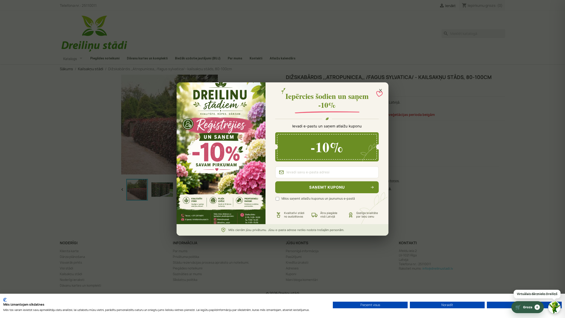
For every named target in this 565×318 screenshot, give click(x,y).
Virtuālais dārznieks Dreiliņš (537, 294)
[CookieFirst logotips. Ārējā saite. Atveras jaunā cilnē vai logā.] (5, 300)
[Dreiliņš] (554, 307)
